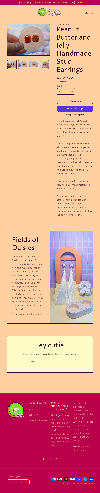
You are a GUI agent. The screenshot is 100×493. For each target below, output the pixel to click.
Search (32, 409)
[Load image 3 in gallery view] (33, 64)
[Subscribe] (70, 362)
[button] (8, 12)
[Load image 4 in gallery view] (44, 64)
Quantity (60, 86)
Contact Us (34, 415)
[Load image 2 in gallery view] (22, 64)
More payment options (75, 115)
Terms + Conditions (38, 421)
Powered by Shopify (86, 484)
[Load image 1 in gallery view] (12, 64)
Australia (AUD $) (16, 482)
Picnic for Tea (74, 484)
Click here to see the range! (27, 314)
